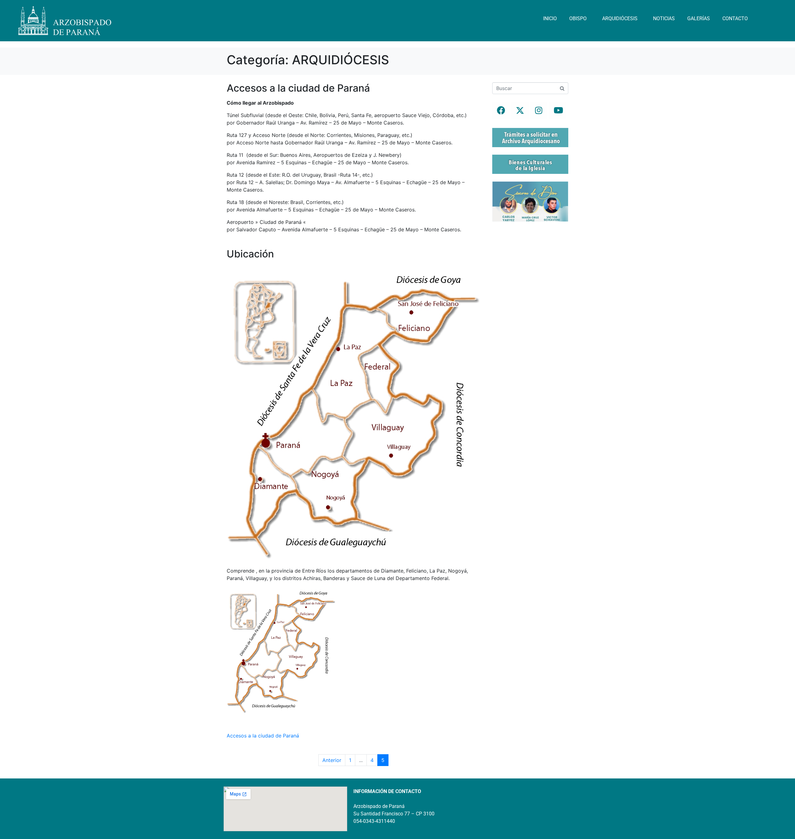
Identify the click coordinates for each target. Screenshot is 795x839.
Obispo (578, 18)
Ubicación (250, 254)
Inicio (550, 18)
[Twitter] (520, 110)
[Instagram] (538, 110)
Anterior (331, 760)
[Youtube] (557, 110)
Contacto (735, 18)
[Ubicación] (353, 413)
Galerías (698, 18)
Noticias (664, 18)
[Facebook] (501, 110)
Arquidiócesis (620, 18)
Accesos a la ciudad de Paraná (298, 88)
